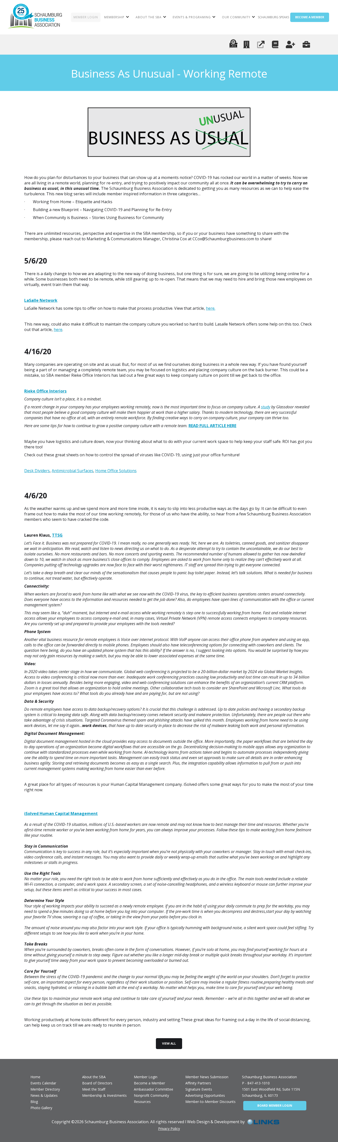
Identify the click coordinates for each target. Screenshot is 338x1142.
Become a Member (149, 1083)
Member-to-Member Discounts (210, 1101)
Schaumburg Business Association (269, 1077)
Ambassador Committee (153, 1089)
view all (169, 1043)
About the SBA (94, 1077)
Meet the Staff (93, 1089)
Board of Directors (97, 1083)
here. (210, 308)
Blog (34, 1101)
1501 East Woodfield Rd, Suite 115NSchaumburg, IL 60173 (271, 1092)
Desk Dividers (37, 470)
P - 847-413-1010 (256, 1083)
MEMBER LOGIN (85, 17)
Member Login (145, 1077)
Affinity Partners (198, 1083)
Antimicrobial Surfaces (72, 470)
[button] (116, 17)
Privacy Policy (169, 1128)
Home (35, 1077)
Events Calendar (43, 1083)
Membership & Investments (104, 1095)
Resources (142, 1101)
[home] (35, 17)
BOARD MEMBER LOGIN (274, 1105)
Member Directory (45, 1089)
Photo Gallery (41, 1107)
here (58, 329)
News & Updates (44, 1095)
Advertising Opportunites (205, 1095)
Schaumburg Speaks (273, 17)
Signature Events (198, 1089)
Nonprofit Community (151, 1095)
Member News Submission (206, 1077)
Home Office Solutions (116, 470)
